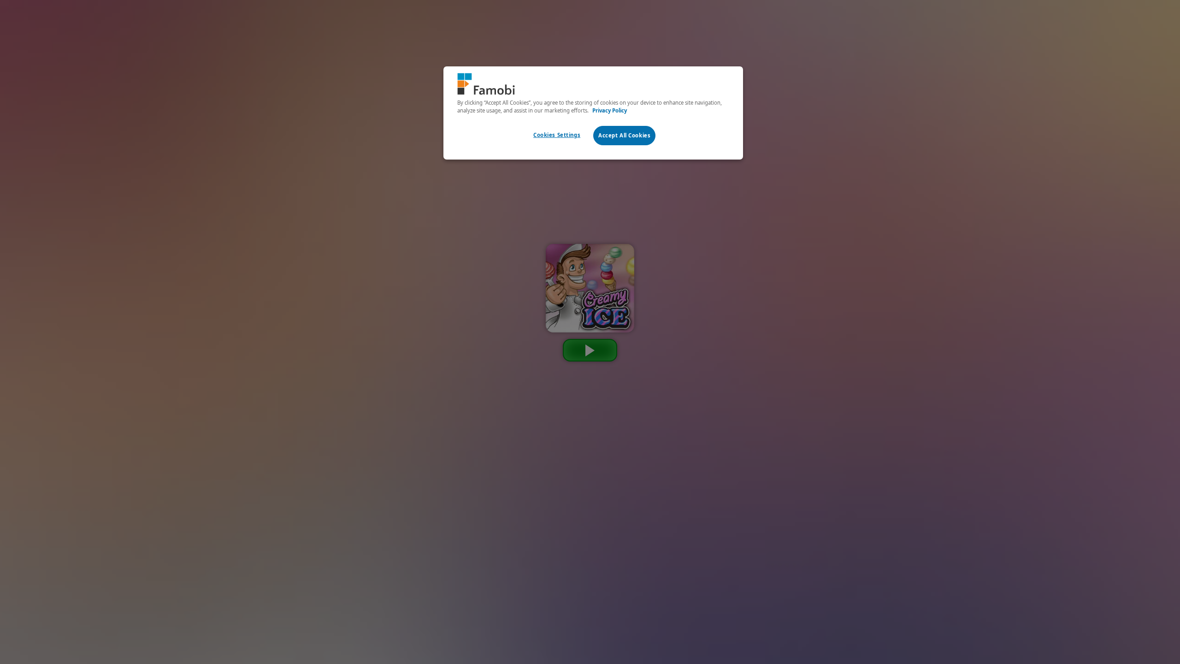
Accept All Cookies (624, 135)
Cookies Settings (556, 134)
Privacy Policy (609, 110)
